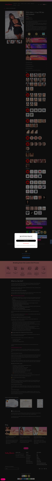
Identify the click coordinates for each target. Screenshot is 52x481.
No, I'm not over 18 (26, 243)
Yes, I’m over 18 (26, 240)
